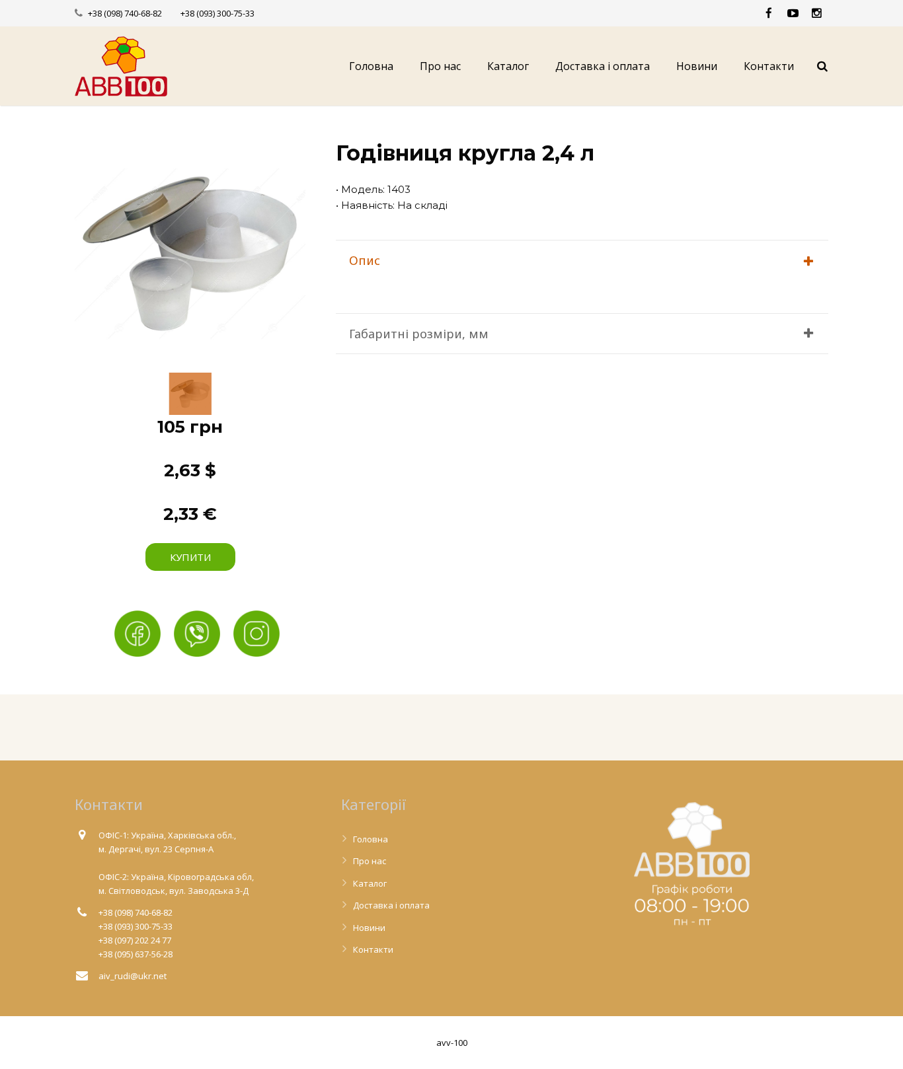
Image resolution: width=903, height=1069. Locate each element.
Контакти (373, 949)
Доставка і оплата (391, 905)
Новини (369, 928)
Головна (370, 839)
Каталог (370, 883)
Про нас (369, 861)
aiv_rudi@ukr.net (132, 976)
